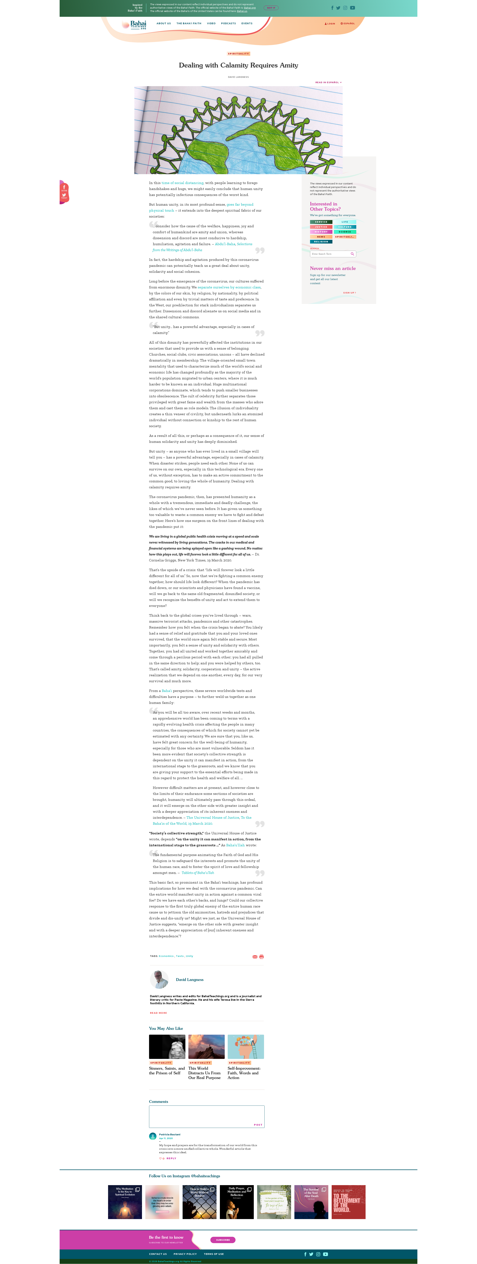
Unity (189, 956)
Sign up (348, 292)
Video (211, 23)
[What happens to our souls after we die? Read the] (313, 1202)
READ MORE (158, 1013)
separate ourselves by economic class (229, 287)
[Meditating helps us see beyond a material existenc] (125, 1202)
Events (246, 23)
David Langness (189, 979)
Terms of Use (214, 1254)
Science (345, 231)
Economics (166, 956)
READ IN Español (327, 82)
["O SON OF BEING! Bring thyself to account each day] (238, 1202)
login (331, 23)
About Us (164, 23)
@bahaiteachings (205, 1176)
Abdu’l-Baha (225, 244)
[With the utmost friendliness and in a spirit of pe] (350, 1202)
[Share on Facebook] (64, 187)
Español (349, 23)
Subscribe (223, 1240)
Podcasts (228, 23)
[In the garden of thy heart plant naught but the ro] (275, 1202)
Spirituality (238, 53)
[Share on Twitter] (64, 195)
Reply (171, 1158)
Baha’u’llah (235, 845)
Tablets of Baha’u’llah (198, 872)
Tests (180, 956)
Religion (321, 241)
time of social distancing (182, 182)
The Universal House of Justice (213, 817)
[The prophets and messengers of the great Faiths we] (200, 1202)
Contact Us (158, 1254)
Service (321, 222)
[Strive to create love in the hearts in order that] (162, 1202)
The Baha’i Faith (188, 23)
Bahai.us (242, 11)
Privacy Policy (185, 1254)
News (321, 236)
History (321, 231)
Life (345, 222)
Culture (345, 227)
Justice (321, 227)
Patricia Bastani (169, 1134)
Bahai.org (250, 8)
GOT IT (271, 8)
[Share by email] (255, 956)
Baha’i (167, 690)
